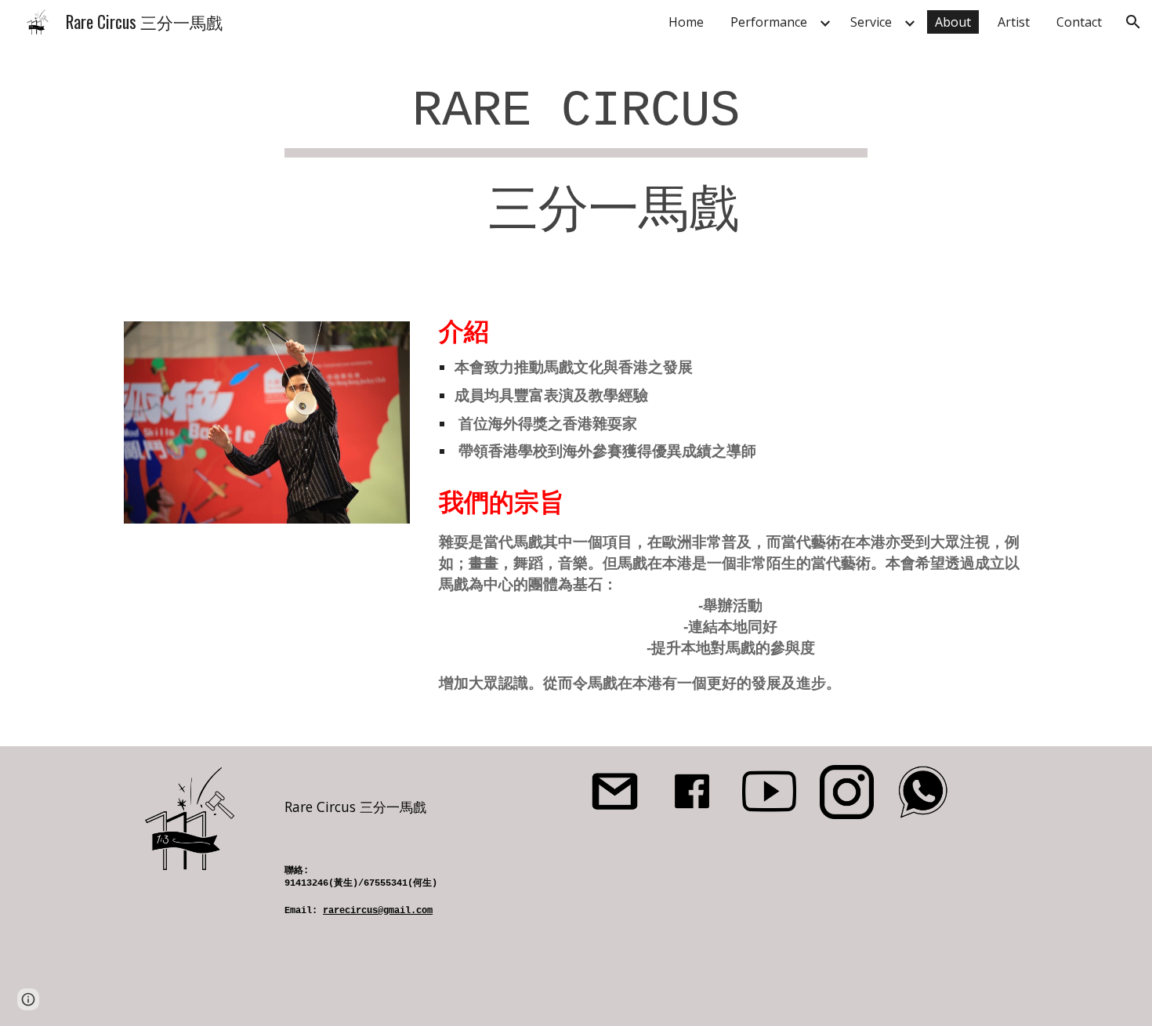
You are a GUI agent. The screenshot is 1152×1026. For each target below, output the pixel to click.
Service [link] (871, 22)
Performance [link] (768, 22)
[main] (576, 164)
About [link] (953, 22)
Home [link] (686, 22)
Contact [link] (1079, 22)
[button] (1133, 22)
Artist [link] (1014, 22)
